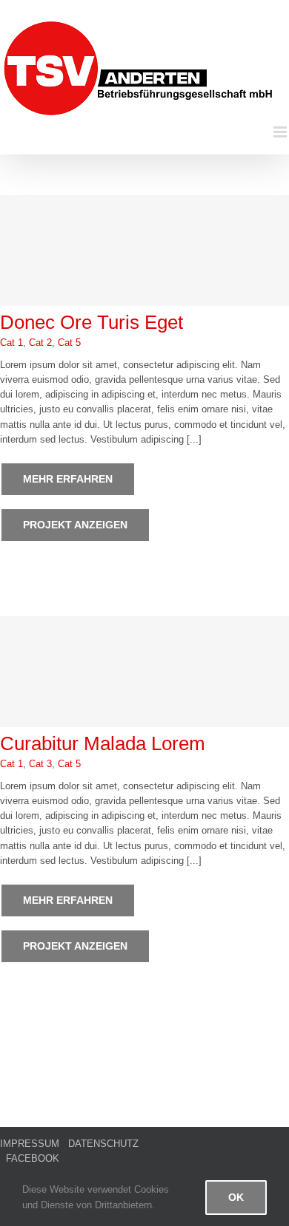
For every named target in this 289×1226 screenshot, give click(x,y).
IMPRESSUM (29, 1143)
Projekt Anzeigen (75, 525)
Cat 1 (11, 342)
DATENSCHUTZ (103, 1143)
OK (236, 1197)
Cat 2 (40, 342)
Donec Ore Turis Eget (91, 322)
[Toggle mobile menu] (281, 132)
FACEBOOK (32, 1158)
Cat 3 (40, 763)
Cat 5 (69, 342)
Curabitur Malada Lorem (102, 743)
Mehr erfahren (68, 479)
